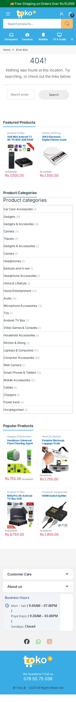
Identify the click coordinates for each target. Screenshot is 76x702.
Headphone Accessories (20, 275)
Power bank (12, 402)
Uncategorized (14, 409)
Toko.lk (21, 687)
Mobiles (43, 39)
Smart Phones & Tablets (20, 372)
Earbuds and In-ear (17, 268)
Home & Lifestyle (15, 283)
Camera (9, 231)
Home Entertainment (17, 291)
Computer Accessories (19, 357)
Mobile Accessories (17, 380)
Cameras (27, 39)
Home (6, 49)
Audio (7, 298)
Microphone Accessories (20, 305)
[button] (8, 14)
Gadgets (9, 216)
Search (67, 23)
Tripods (9, 238)
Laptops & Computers (18, 350)
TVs (6, 313)
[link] (61, 13)
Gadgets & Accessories (19, 246)
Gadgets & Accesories (19, 224)
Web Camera (12, 365)
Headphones (12, 261)
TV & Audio (59, 39)
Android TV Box (15, 133)
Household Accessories (19, 335)
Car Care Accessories (18, 209)
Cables (8, 387)
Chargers (10, 394)
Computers (11, 39)
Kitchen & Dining (51, 133)
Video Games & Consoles (20, 327)
